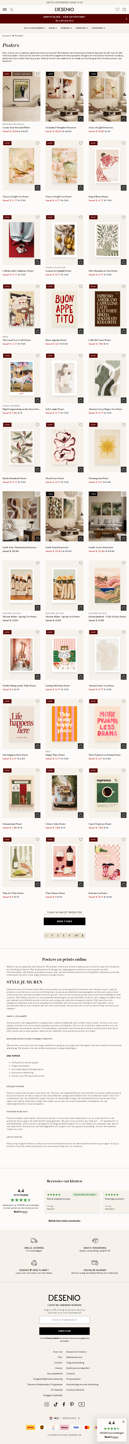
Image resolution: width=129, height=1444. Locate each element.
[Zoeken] (11, 9)
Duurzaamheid (55, 1373)
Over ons (58, 1352)
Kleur (52, 28)
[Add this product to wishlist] (37, 74)
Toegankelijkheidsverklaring (48, 1379)
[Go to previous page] (46, 935)
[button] (111, 1429)
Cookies (70, 1373)
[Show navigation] (4, 9)
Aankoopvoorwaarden (78, 1368)
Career (59, 1368)
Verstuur (64, 1331)
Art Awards (57, 1390)
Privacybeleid (73, 1379)
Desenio (7, 35)
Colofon (58, 1362)
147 (77, 935)
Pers (60, 1357)
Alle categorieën (33, 28)
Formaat (65, 28)
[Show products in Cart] (124, 9)
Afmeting (81, 28)
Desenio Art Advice (76, 1352)
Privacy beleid (51, 1338)
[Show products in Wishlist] (117, 9)
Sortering (97, 28)
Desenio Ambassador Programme (45, 1384)
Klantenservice (74, 1357)
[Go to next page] (82, 935)
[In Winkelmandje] (81, 119)
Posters (19, 35)
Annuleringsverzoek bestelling (82, 1384)
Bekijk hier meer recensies (65, 1220)
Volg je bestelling (75, 1362)
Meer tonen (64, 921)
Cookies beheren (75, 1390)
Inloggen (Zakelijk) (53, 1395)
